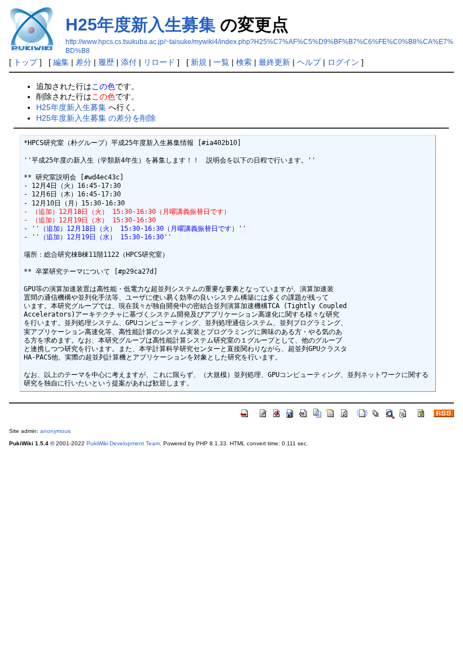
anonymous (55, 431)
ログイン (343, 62)
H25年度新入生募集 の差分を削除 (96, 117)
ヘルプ (309, 62)
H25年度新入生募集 (140, 24)
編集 (61, 62)
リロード (159, 62)
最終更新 (274, 62)
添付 (129, 62)
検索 (244, 62)
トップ (25, 62)
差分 (83, 62)
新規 (199, 62)
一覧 (221, 62)
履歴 (106, 62)
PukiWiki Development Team (123, 443)
